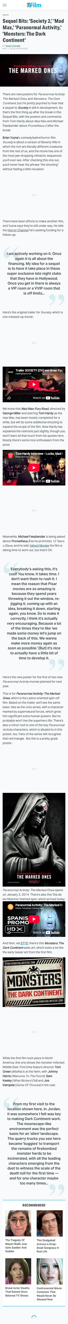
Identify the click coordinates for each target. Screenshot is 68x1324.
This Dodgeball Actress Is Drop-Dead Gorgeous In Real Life (48, 1246)
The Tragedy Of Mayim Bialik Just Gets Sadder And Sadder (16, 1245)
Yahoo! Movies (39, 545)
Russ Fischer (13, 46)
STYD (24, 943)
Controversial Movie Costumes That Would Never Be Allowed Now (49, 1294)
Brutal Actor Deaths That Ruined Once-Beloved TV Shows (17, 1291)
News (6, 15)
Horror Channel (18, 230)
